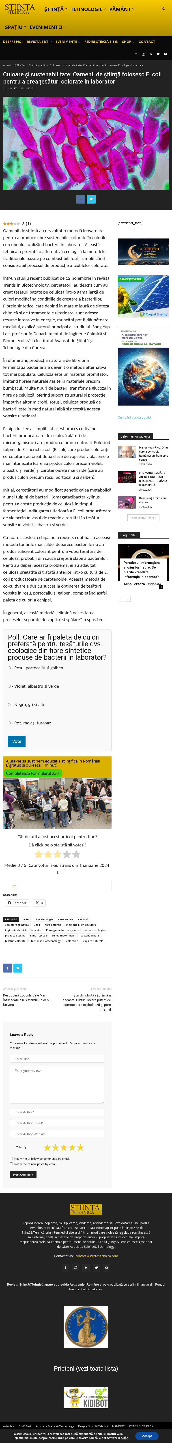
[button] (163, 9)
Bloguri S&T (128, 535)
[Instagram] (143, 54)
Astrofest (9, 1426)
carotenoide (65, 919)
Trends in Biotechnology (45, 941)
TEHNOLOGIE (86, 9)
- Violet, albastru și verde (35, 686)
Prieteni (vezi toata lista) (86, 1368)
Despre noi (13, 41)
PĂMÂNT (120, 9)
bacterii (26, 919)
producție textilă (15, 935)
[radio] (38, 855)
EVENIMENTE (66, 41)
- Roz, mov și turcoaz (31, 723)
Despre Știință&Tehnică (93, 1426)
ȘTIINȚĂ (54, 9)
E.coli (37, 924)
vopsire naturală (93, 941)
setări (124, 1438)
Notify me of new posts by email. (35, 1164)
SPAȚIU (14, 27)
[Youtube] (165, 54)
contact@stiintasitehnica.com (96, 1256)
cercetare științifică (17, 924)
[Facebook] (136, 54)
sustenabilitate (90, 935)
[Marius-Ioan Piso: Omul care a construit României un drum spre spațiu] (127, 452)
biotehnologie (44, 919)
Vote (16, 741)
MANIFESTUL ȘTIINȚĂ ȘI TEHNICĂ (132, 1426)
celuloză (83, 919)
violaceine (72, 941)
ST (15, 88)
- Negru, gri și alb (27, 704)
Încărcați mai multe (142, 518)
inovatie (36, 930)
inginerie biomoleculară (81, 924)
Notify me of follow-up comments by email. (42, 1158)
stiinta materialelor (64, 935)
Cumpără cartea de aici (134, 417)
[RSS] (150, 54)
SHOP (126, 41)
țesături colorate (15, 941)
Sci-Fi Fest (25, 1426)
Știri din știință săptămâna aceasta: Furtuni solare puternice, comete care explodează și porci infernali (87, 1002)
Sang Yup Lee (38, 935)
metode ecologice (95, 930)
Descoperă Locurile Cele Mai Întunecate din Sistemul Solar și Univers (26, 1000)
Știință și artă (37, 65)
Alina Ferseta (134, 584)
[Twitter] (158, 54)
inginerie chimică (15, 930)
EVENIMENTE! (46, 27)
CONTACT (147, 41)
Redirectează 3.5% (101, 41)
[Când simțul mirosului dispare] (127, 502)
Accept (147, 1436)
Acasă (7, 65)
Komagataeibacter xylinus (62, 930)
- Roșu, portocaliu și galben (37, 668)
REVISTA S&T (37, 41)
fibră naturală (53, 924)
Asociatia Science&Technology (54, 1426)
